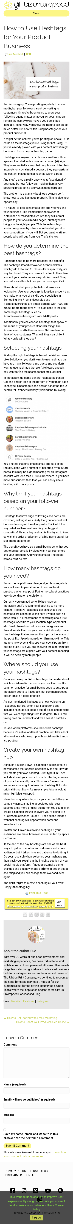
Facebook (28, 1001)
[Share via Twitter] (31, 914)
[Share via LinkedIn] (42, 914)
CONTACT (31, 1175)
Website (15, 1001)
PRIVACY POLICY (15, 1171)
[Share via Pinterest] (36, 914)
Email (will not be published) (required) (29, 1099)
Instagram (43, 1001)
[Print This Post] (27, 893)
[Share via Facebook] (25, 914)
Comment (10, 1044)
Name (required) (15, 1084)
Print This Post (38, 893)
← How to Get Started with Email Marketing (30, 1018)
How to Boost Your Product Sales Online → (42, 1022)
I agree (36, 1217)
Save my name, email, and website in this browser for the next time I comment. (31, 1136)
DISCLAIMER (13, 1175)
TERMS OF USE (39, 1171)
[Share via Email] (48, 914)
